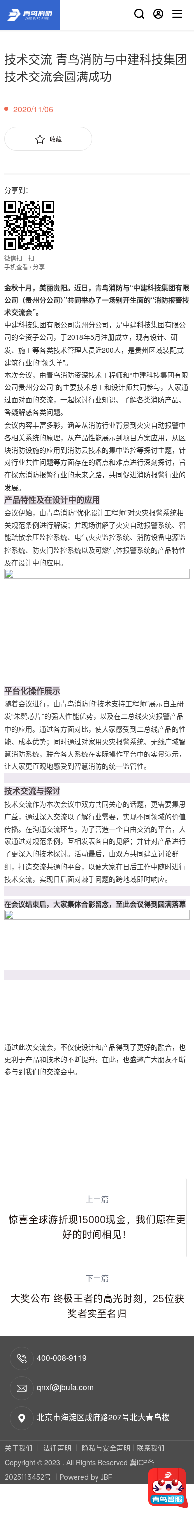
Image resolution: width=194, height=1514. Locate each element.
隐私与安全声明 (105, 1448)
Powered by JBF (86, 1477)
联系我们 (151, 1448)
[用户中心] (158, 15)
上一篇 (97, 1217)
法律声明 (57, 1448)
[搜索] (139, 15)
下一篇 (97, 1296)
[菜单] (177, 15)
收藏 (56, 139)
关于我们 (20, 1448)
